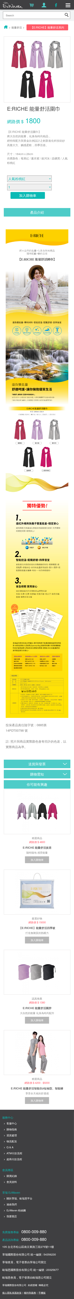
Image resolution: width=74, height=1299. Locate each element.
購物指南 (12, 1129)
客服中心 (12, 1123)
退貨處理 (12, 1135)
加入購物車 (27, 195)
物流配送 (12, 1141)
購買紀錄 (12, 1176)
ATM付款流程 (14, 1153)
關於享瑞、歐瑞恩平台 (19, 1198)
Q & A (10, 1147)
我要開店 (12, 1216)
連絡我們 (12, 1204)
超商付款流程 (14, 1159)
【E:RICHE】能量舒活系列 (47, 27)
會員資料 (12, 1182)
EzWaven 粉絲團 (16, 1210)
